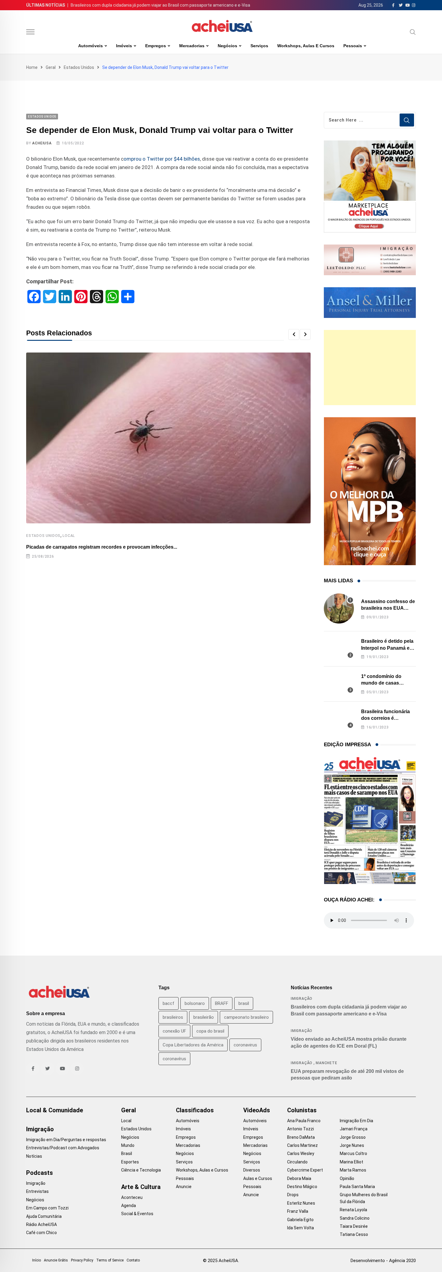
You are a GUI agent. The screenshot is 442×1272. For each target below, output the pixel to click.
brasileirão (203, 1017)
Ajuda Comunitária (44, 1216)
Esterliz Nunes (301, 1203)
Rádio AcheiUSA (41, 1224)
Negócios (227, 45)
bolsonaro (195, 1003)
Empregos (155, 45)
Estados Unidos (79, 67)
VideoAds (256, 1110)
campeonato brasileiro (246, 1017)
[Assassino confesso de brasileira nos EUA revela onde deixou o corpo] (339, 608)
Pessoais (352, 45)
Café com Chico (41, 1232)
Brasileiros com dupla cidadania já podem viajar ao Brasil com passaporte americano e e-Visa (160, 5)
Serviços (259, 45)
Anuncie (184, 1186)
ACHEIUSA (41, 143)
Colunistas (302, 1110)
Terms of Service (110, 1260)
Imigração (301, 998)
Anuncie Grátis (56, 1260)
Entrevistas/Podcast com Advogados (62, 1147)
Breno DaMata (301, 1137)
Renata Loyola (353, 1209)
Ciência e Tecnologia (141, 1170)
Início (36, 1260)
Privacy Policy (82, 1260)
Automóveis (90, 45)
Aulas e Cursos (257, 1178)
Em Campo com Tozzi (47, 1208)
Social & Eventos (137, 1213)
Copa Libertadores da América (193, 1045)
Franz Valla (297, 1211)
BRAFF (221, 1003)
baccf (168, 1003)
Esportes (130, 1162)
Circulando (297, 1162)
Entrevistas (37, 1191)
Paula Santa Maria (357, 1186)
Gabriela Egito (300, 1219)
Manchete (326, 1063)
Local (69, 536)
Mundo (127, 1145)
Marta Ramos (353, 1170)
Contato (133, 1260)
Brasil (126, 1153)
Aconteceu (132, 1197)
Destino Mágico (302, 1186)
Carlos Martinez (302, 1145)
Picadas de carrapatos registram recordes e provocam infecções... (101, 547)
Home (32, 67)
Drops (293, 1194)
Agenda (128, 1205)
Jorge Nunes (352, 1145)
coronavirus (245, 1045)
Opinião (347, 1178)
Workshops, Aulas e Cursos (305, 45)
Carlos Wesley (300, 1153)
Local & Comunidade (54, 1110)
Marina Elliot (351, 1162)
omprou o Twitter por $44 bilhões (162, 159)
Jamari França (353, 1128)
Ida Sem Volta (300, 1227)
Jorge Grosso (353, 1137)
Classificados (195, 1110)
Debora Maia (299, 1178)
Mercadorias (191, 45)
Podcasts (39, 1172)
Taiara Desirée (354, 1226)
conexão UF (174, 1031)
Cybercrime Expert (305, 1170)
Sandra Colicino (355, 1218)
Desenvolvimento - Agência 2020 (383, 1260)
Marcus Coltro (353, 1153)
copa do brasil (210, 1031)
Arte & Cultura (141, 1186)
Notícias (34, 1156)
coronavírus (174, 1058)
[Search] (413, 31)
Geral (51, 67)
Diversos (251, 1170)
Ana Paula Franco (304, 1120)
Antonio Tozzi (300, 1128)
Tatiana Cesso (354, 1234)
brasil (243, 1003)
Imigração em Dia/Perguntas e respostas (66, 1139)
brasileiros (173, 1017)
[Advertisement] (370, 367)
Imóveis (124, 45)
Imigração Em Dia (356, 1120)
